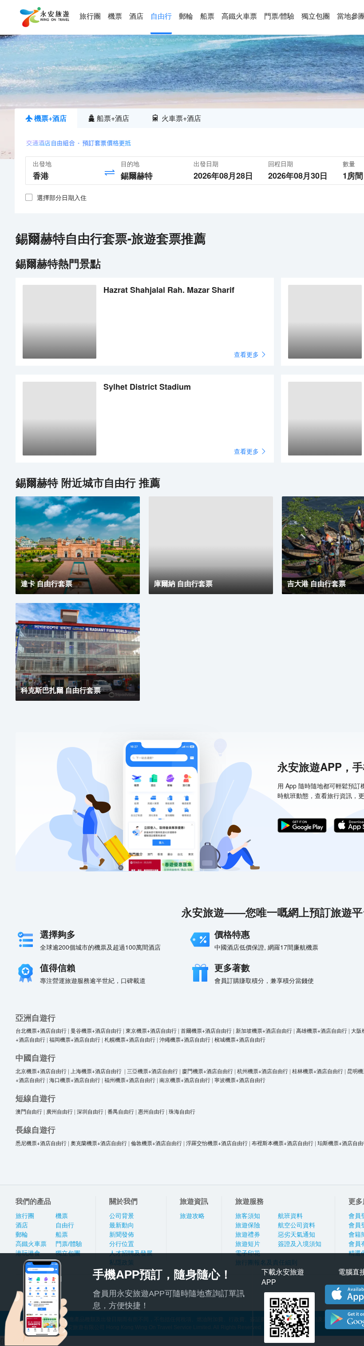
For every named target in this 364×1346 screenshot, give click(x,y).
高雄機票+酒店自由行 (321, 1030)
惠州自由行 (151, 1111)
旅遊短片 (247, 1243)
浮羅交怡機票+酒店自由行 (217, 1142)
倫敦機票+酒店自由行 (156, 1142)
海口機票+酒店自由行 (74, 1079)
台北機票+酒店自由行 (41, 1030)
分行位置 (121, 1243)
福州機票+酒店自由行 (129, 1079)
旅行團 (90, 16)
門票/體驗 (279, 16)
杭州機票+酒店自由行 (262, 1070)
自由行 (161, 16)
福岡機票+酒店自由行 (74, 1039)
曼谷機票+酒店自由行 (96, 1030)
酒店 (136, 16)
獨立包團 (315, 16)
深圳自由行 (90, 1111)
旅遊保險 (247, 1225)
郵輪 (186, 16)
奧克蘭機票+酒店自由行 (99, 1142)
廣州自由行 (59, 1111)
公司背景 (121, 1215)
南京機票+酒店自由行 (184, 1079)
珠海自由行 (182, 1111)
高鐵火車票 (239, 16)
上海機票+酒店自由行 (97, 1070)
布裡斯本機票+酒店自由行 (282, 1142)
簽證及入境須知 (299, 1243)
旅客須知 (247, 1215)
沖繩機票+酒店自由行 (184, 1039)
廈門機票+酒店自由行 (207, 1070)
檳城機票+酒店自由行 (239, 1039)
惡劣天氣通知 (296, 1234)
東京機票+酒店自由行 (151, 1030)
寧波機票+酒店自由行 (239, 1079)
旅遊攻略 (192, 1215)
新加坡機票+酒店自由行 (264, 1030)
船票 (207, 16)
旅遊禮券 (247, 1234)
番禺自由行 (120, 1111)
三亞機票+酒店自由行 (152, 1070)
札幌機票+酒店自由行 (129, 1039)
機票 (115, 16)
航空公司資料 (296, 1225)
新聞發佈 (121, 1234)
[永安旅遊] (44, 17)
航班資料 (290, 1215)
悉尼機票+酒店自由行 (41, 1142)
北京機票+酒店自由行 (41, 1070)
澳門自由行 (29, 1111)
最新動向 (121, 1225)
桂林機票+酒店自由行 (317, 1070)
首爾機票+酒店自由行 (206, 1030)
